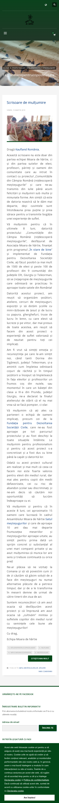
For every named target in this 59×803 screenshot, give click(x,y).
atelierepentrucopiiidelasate (23, 648)
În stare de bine (40, 249)
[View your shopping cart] (54, 35)
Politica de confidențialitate (36, 780)
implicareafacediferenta (21, 653)
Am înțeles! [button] (29, 797)
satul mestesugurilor (28, 668)
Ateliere (42, 668)
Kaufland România (27, 149)
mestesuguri (42, 653)
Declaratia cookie (12, 780)
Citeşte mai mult (40, 658)
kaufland (45, 648)
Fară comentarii (45, 671)
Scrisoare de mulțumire (26, 102)
